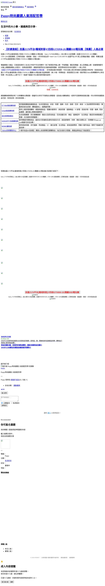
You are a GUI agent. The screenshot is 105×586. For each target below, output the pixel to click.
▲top (3, 389)
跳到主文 (4, 21)
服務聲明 (72, 557)
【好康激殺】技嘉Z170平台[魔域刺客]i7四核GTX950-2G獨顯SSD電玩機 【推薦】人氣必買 (54, 49)
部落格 (7, 38)
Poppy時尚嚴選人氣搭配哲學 (22, 16)
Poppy (3, 368)
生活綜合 (17, 31)
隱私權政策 (64, 557)
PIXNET (37, 557)
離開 (11, 582)
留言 (17, 380)
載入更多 (4, 393)
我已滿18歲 (5, 582)
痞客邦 (13, 380)
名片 (6, 40)
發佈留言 (4, 405)
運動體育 (17, 385)
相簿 (6, 36)
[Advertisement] (52, 151)
